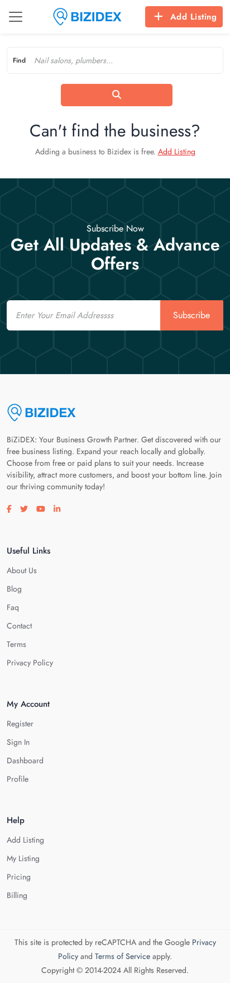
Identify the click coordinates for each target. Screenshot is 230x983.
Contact (19, 625)
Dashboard (25, 760)
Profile (17, 778)
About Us (22, 570)
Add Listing (193, 17)
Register (20, 723)
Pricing (19, 876)
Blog (14, 588)
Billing (17, 895)
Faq (13, 607)
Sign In (18, 742)
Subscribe (191, 315)
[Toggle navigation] (15, 16)
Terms (16, 644)
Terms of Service (122, 956)
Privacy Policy (30, 662)
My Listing (23, 858)
